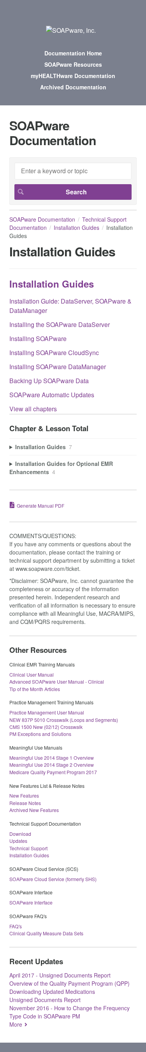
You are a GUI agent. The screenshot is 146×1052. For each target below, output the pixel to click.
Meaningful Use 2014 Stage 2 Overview (51, 764)
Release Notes (25, 803)
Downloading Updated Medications (52, 991)
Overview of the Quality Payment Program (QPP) (69, 983)
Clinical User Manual (31, 674)
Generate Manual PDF (40, 505)
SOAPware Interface (31, 902)
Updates (18, 840)
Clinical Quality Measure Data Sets (46, 933)
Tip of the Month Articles (34, 689)
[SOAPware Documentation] (71, 30)
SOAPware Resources (73, 64)
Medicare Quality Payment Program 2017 (53, 772)
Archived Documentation (73, 87)
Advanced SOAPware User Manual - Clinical (56, 681)
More (15, 1024)
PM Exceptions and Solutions (40, 733)
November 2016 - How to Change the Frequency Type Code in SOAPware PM (69, 1012)
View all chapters (33, 408)
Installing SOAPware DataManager (57, 366)
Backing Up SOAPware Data (49, 380)
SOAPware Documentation (42, 219)
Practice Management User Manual (46, 712)
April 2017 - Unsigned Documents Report (60, 975)
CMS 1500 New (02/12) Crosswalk (46, 726)
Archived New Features (34, 810)
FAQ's (15, 926)
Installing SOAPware (38, 338)
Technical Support (28, 848)
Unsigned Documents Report (45, 1000)
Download (20, 833)
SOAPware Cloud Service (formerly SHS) (53, 879)
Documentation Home (73, 53)
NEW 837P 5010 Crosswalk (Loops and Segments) (63, 719)
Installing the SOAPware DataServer (59, 324)
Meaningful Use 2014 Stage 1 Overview (51, 757)
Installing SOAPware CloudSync (54, 352)
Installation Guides (76, 227)
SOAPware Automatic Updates (51, 394)
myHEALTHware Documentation (73, 76)
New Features (24, 795)
